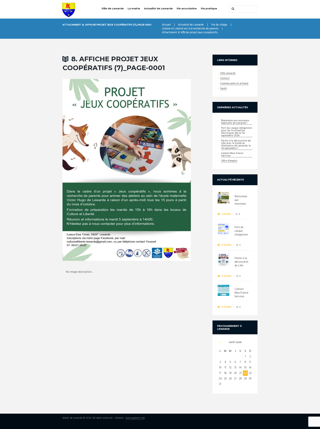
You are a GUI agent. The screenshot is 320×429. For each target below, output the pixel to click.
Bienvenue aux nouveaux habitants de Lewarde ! (235, 122)
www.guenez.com (135, 418)
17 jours (226, 245)
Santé (223, 88)
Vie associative (186, 8)
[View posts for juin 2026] (220, 342)
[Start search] (232, 9)
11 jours (226, 214)
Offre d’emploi (229, 161)
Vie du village (219, 25)
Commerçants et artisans (234, 83)
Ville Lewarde (228, 73)
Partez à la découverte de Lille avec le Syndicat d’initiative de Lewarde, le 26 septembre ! (236, 145)
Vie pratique (209, 8)
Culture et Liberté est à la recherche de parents (190, 29)
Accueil (166, 25)
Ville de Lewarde (113, 8)
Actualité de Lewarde (158, 8)
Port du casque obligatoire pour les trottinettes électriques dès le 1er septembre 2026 (236, 132)
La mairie (134, 8)
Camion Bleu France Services (232, 154)
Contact (225, 78)
